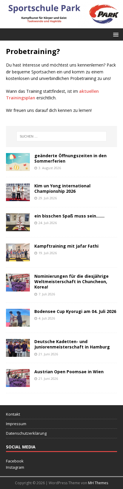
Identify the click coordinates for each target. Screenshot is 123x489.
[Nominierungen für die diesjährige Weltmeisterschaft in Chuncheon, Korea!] (18, 288)
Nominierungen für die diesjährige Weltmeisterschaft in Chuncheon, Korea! (71, 281)
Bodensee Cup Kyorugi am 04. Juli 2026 (75, 311)
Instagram (15, 467)
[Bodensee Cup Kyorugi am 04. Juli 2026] (18, 323)
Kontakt (13, 414)
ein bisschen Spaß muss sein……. (69, 216)
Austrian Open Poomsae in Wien (69, 371)
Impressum (16, 423)
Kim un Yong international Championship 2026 (62, 188)
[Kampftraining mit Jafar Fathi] (18, 258)
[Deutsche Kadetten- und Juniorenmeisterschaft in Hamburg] (18, 353)
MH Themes (98, 482)
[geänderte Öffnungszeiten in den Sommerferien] (18, 167)
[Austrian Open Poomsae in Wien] (18, 383)
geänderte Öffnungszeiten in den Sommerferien (70, 158)
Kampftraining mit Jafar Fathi (66, 246)
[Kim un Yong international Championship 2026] (18, 197)
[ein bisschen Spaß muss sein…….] (18, 228)
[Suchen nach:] (62, 136)
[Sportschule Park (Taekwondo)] (61, 25)
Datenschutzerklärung (26, 433)
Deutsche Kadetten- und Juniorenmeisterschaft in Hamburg (72, 344)
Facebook (15, 461)
